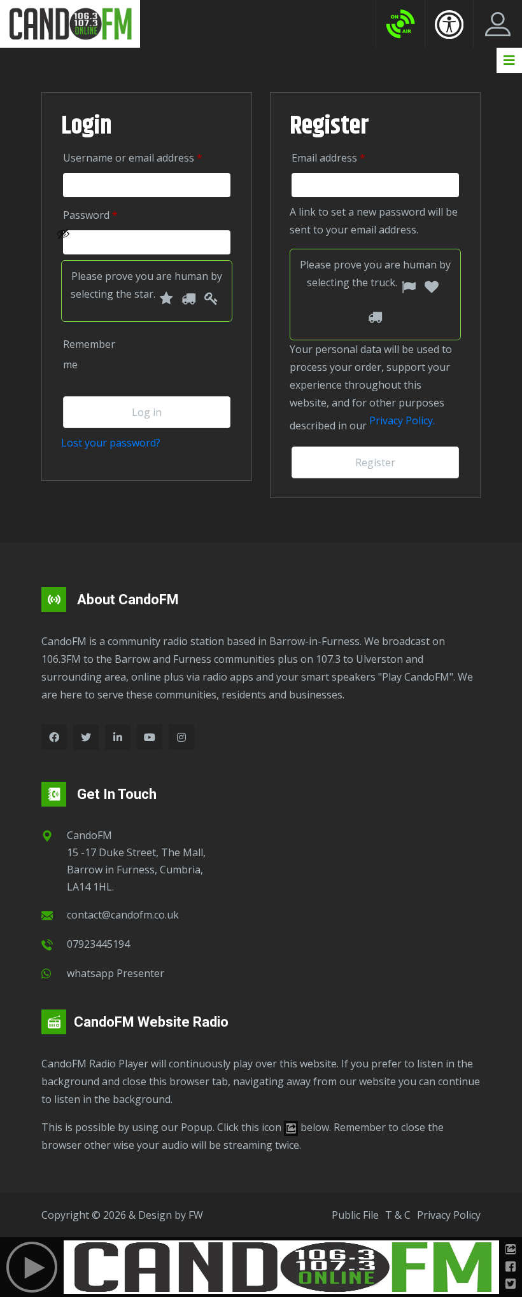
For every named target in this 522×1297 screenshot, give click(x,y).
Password (108, 214)
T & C (398, 1215)
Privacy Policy (449, 1215)
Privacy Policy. (402, 420)
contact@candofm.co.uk (123, 915)
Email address (347, 157)
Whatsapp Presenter (115, 973)
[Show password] (139, 242)
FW (195, 1215)
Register (375, 462)
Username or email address (146, 157)
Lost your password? (110, 443)
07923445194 (98, 944)
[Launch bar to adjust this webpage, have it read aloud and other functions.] (449, 24)
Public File (355, 1215)
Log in (147, 412)
